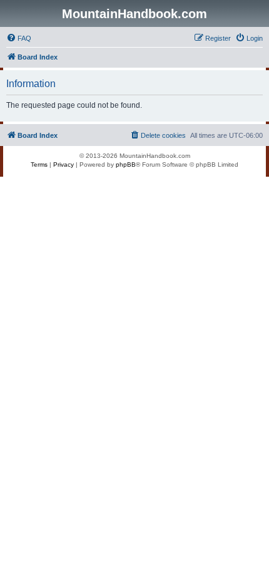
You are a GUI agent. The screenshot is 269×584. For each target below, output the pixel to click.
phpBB (126, 164)
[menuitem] (18, 38)
